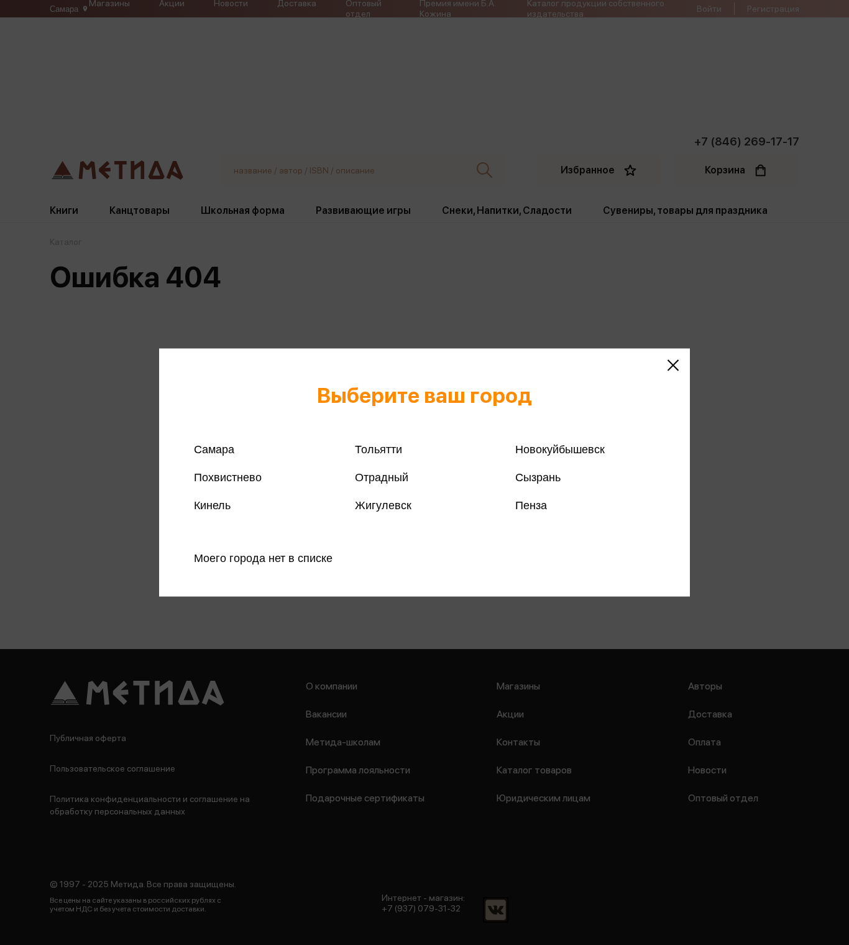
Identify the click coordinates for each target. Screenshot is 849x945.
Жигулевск (383, 505)
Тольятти (378, 449)
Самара (214, 449)
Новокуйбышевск (560, 449)
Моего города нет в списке (263, 558)
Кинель (212, 505)
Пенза (531, 505)
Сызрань (538, 477)
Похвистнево (228, 477)
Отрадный (381, 477)
